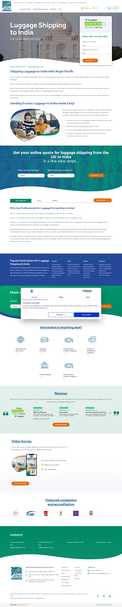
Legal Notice (101, 605)
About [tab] (88, 297)
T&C (97, 605)
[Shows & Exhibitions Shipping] (93, 340)
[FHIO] (76, 513)
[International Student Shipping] (70, 340)
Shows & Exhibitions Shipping (91, 351)
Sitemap (77, 579)
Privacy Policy (109, 605)
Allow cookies (86, 315)
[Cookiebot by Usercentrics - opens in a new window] (84, 291)
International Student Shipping (69, 350)
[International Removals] (22, 340)
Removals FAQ (66, 576)
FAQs (63, 573)
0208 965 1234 (22, 605)
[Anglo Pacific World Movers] (6, 6)
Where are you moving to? (90, 50)
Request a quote (101, 200)
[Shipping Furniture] (46, 340)
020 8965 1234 (87, 9)
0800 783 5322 (31, 38)
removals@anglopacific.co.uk (102, 573)
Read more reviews (61, 425)
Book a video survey (20, 484)
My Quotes (46, 3)
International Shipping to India (17, 543)
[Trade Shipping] (46, 365)
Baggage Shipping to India (17, 547)
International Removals (21, 350)
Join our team (29, 3)
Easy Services (20, 201)
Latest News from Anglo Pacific (77, 3)
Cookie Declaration (41, 308)
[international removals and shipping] (16, 573)
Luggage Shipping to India (45, 547)
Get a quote (89, 61)
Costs (39, 201)
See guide (103, 306)
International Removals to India (45, 543)
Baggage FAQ (65, 580)
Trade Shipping (45, 375)
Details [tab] (61, 297)
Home (15, 3)
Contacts (77, 567)
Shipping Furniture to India (103, 542)
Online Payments (63, 3)
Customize (59, 315)
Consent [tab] (34, 297)
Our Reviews (38, 3)
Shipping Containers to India (75, 542)
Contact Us (54, 3)
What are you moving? (89, 42)
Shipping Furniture (42, 350)
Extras (55, 201)
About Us (21, 3)
